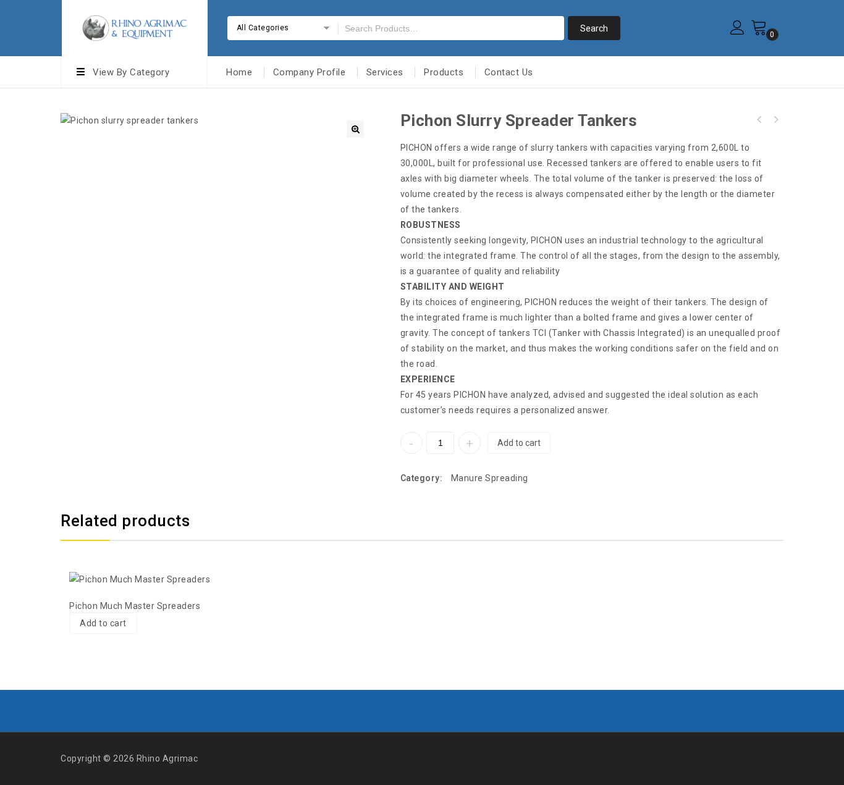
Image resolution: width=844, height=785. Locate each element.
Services (384, 72)
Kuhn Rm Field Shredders (759, 120)
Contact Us (508, 72)
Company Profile (309, 72)
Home (239, 72)
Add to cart (519, 443)
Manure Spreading (489, 478)
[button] (355, 129)
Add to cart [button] (103, 623)
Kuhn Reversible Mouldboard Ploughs (775, 120)
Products (443, 72)
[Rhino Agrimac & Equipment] (134, 26)
